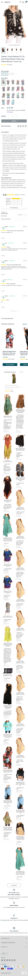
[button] (21, 372)
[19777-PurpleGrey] (8, 102)
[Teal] (8, 89)
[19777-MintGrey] (18, 96)
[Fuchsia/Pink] (23, 89)
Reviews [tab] (3, 212)
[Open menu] (2, 2)
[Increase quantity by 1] (16, 116)
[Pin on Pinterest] (21, 126)
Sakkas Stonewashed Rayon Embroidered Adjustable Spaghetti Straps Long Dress (12, 387)
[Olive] (18, 82)
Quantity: (3, 116)
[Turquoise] (13, 88)
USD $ (3, 953)
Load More (14, 885)
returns (4, 920)
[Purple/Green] (3, 95)
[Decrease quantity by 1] (8, 116)
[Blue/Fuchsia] (18, 89)
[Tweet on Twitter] (23, 126)
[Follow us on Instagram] (7, 960)
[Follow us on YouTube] (12, 960)
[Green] (13, 82)
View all (25, 324)
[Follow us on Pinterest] (10, 960)
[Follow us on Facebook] (2, 960)
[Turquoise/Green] (8, 95)
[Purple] (23, 82)
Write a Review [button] (15, 207)
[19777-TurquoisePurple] (13, 102)
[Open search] (20, 2)
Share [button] (4, 238)
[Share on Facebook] (18, 126)
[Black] (3, 82)
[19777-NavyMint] (23, 95)
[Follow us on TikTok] (14, 960)
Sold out (14, 121)
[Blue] (8, 82)
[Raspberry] (3, 89)
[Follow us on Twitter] (5, 960)
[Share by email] (26, 126)
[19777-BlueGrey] (13, 95)
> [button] (18, 311)
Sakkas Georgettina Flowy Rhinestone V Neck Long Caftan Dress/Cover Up (9, 353)
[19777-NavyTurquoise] (3, 102)
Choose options (10, 364)
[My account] (23, 2)
